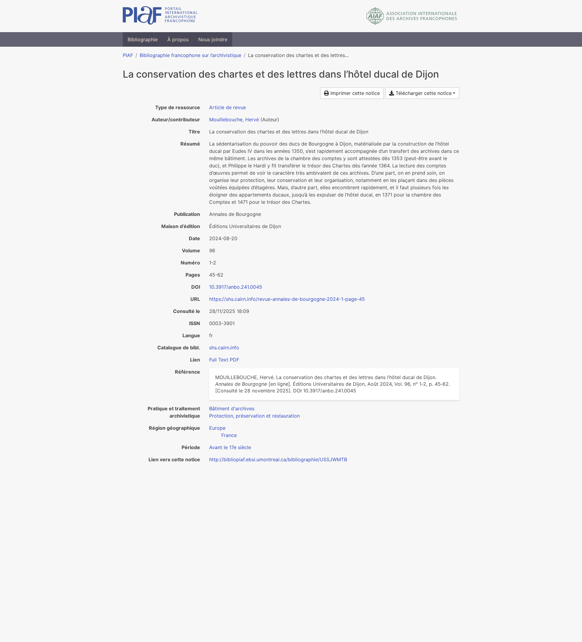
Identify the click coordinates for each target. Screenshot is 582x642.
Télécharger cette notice (423, 93)
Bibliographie (143, 39)
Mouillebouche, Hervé (234, 119)
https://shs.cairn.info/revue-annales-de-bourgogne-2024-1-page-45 (287, 299)
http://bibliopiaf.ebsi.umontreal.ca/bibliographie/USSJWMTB (278, 459)
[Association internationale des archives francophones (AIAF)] (411, 16)
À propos (178, 39)
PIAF (128, 55)
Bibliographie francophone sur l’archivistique (190, 55)
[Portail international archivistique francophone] (160, 16)
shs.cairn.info (224, 348)
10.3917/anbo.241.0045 (235, 287)
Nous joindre (212, 39)
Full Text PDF (224, 360)
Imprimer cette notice (354, 93)
